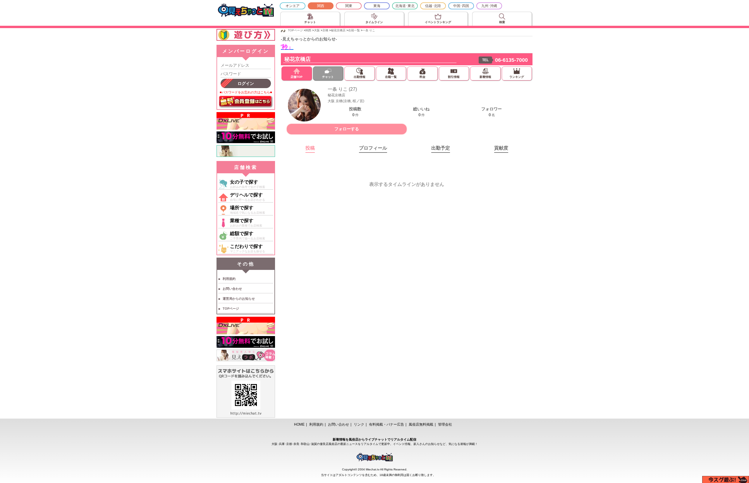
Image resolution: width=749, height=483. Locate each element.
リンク (359, 424)
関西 (320, 6)
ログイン (246, 83)
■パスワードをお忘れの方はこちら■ (246, 92)
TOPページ (231, 308)
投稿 (310, 147)
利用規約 (229, 278)
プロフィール (373, 147)
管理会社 (445, 424)
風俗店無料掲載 (421, 424)
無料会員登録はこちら (246, 102)
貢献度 (501, 147)
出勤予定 (440, 147)
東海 (376, 6)
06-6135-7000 (511, 60)
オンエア (293, 6)
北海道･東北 (405, 6)
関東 (348, 6)
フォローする (346, 128)
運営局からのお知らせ (239, 298)
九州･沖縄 (489, 6)
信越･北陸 (433, 6)
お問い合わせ (232, 288)
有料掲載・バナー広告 (386, 424)
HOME (299, 424)
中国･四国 (461, 6)
